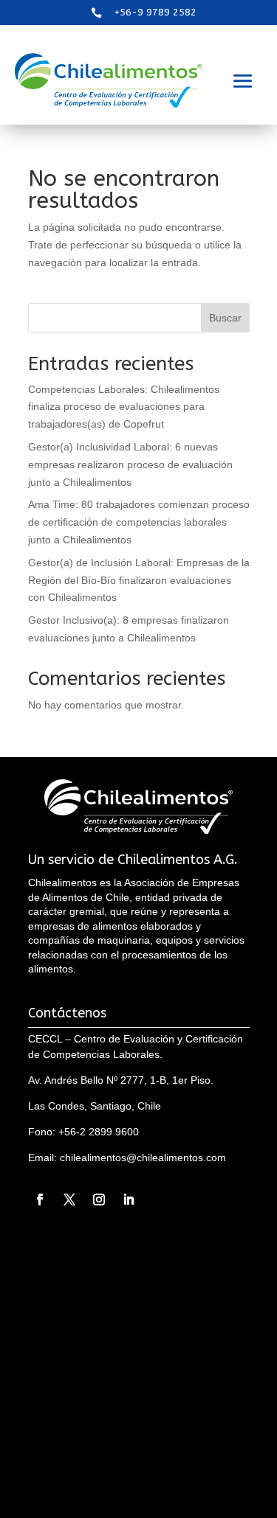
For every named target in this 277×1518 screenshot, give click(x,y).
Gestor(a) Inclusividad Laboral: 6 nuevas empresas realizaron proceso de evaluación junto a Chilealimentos (130, 464)
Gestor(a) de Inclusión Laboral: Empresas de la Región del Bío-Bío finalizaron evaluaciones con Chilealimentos (139, 580)
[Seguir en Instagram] (99, 1199)
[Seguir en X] (69, 1199)
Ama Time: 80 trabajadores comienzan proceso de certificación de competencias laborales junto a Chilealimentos (139, 522)
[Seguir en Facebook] (40, 1199)
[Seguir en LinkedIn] (128, 1199)
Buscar (225, 318)
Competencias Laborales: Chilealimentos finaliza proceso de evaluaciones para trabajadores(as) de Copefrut (123, 407)
